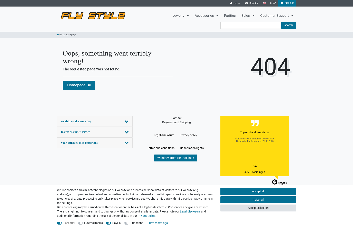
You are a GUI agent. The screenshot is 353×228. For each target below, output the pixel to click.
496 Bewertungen (255, 172)
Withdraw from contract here (175, 157)
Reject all (258, 199)
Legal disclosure (164, 135)
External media (93, 223)
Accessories (205, 15)
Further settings (157, 223)
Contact (176, 118)
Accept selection (258, 207)
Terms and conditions (160, 148)
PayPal (116, 223)
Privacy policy (188, 135)
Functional (137, 223)
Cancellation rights (192, 148)
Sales (246, 15)
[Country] (264, 3)
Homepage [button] (76, 85)
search (288, 25)
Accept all (258, 191)
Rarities (230, 15)
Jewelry (178, 15)
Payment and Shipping (176, 122)
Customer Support (275, 15)
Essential (69, 223)
